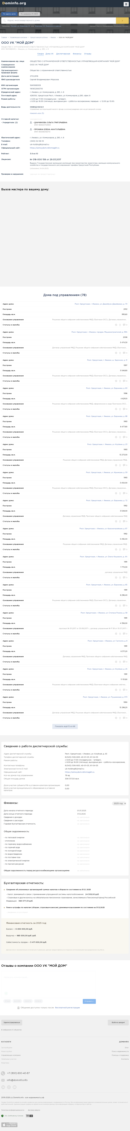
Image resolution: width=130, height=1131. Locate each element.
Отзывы (87, 54)
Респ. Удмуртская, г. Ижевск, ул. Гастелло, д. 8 (107, 641)
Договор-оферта (34, 1110)
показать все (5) (37, 113)
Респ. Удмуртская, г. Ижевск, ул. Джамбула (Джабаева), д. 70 (101, 304)
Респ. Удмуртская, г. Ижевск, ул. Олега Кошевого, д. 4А (103, 556)
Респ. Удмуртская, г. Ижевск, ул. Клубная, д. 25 (107, 669)
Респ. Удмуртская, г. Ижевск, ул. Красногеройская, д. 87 (103, 528)
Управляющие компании (11, 1055)
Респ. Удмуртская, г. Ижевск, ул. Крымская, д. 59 (106, 472)
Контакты (125, 1059)
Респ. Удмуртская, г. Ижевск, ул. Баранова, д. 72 (106, 500)
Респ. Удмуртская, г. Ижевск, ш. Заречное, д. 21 (107, 360)
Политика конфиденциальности (12, 1110)
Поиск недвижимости (120, 1051)
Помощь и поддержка (120, 1055)
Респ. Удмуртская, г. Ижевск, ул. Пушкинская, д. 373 (105, 697)
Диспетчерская (63, 54)
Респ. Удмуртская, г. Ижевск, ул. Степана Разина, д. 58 (104, 613)
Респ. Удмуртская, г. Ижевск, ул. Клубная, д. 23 (107, 444)
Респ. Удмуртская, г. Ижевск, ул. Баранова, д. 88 (106, 416)
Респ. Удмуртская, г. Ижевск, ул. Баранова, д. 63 (106, 388)
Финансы (77, 54)
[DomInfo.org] (13, 3)
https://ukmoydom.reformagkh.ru (44, 148)
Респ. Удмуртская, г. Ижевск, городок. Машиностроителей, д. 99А (99, 332)
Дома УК (49, 54)
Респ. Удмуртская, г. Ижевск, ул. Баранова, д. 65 (106, 585)
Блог (127, 1047)
